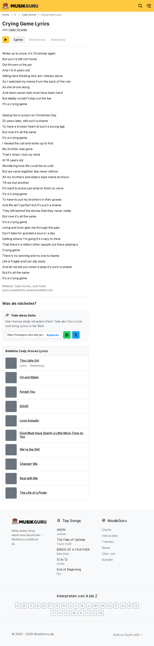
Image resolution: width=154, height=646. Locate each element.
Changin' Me (29, 464)
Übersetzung (37, 39)
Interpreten (110, 536)
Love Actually (29, 420)
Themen (108, 542)
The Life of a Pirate (33, 492)
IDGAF (24, 406)
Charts (106, 530)
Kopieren (53, 335)
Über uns (108, 554)
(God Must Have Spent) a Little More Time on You (51, 434)
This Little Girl (29, 360)
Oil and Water (29, 377)
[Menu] (148, 6)
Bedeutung (58, 39)
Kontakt (107, 560)
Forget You (27, 392)
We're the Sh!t (30, 449)
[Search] (140, 5)
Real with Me (29, 478)
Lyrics (18, 39)
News (106, 548)
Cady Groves (18, 29)
